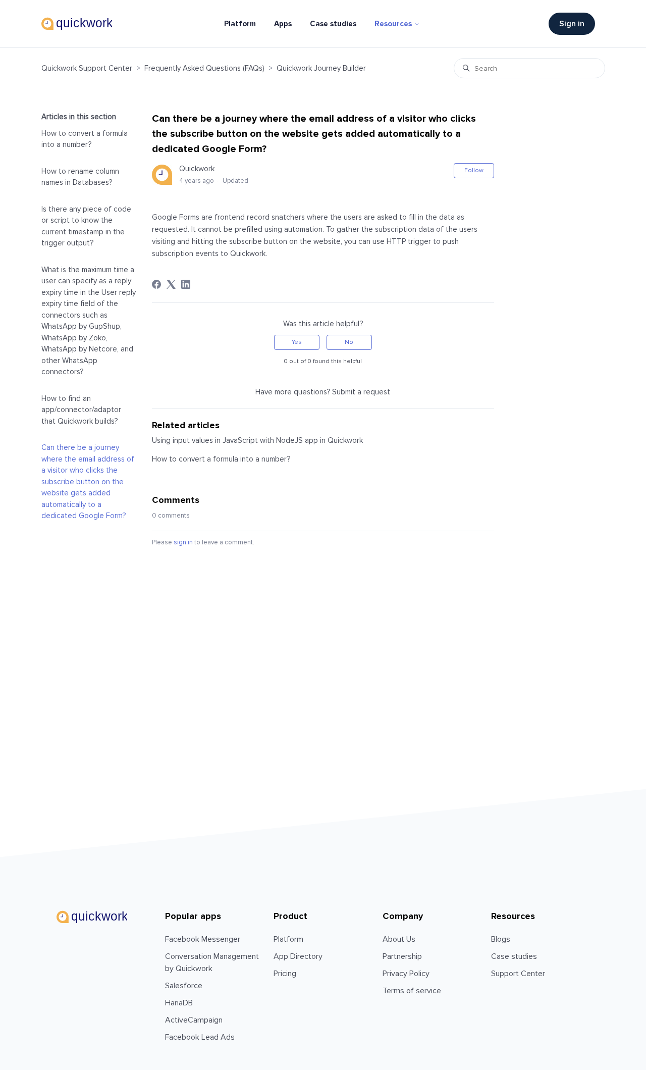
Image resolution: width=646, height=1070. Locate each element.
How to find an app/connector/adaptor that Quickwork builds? (81, 410)
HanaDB (179, 1003)
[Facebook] (156, 284)
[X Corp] (171, 284)
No (349, 342)
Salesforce (183, 986)
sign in (183, 542)
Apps (283, 23)
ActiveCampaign (194, 1020)
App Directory (298, 956)
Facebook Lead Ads (200, 1037)
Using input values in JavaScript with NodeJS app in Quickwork (257, 440)
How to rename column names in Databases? (80, 177)
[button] (577, 24)
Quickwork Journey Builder (321, 68)
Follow (473, 170)
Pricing (285, 974)
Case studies (333, 23)
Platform (240, 23)
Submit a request (361, 391)
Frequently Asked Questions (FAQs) (204, 68)
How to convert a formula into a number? (84, 139)
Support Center (518, 974)
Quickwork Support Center (86, 68)
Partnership (402, 956)
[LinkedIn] (185, 284)
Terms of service (412, 991)
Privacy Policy (406, 974)
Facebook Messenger (202, 939)
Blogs (500, 939)
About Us (399, 939)
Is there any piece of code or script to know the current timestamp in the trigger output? (86, 226)
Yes (297, 342)
